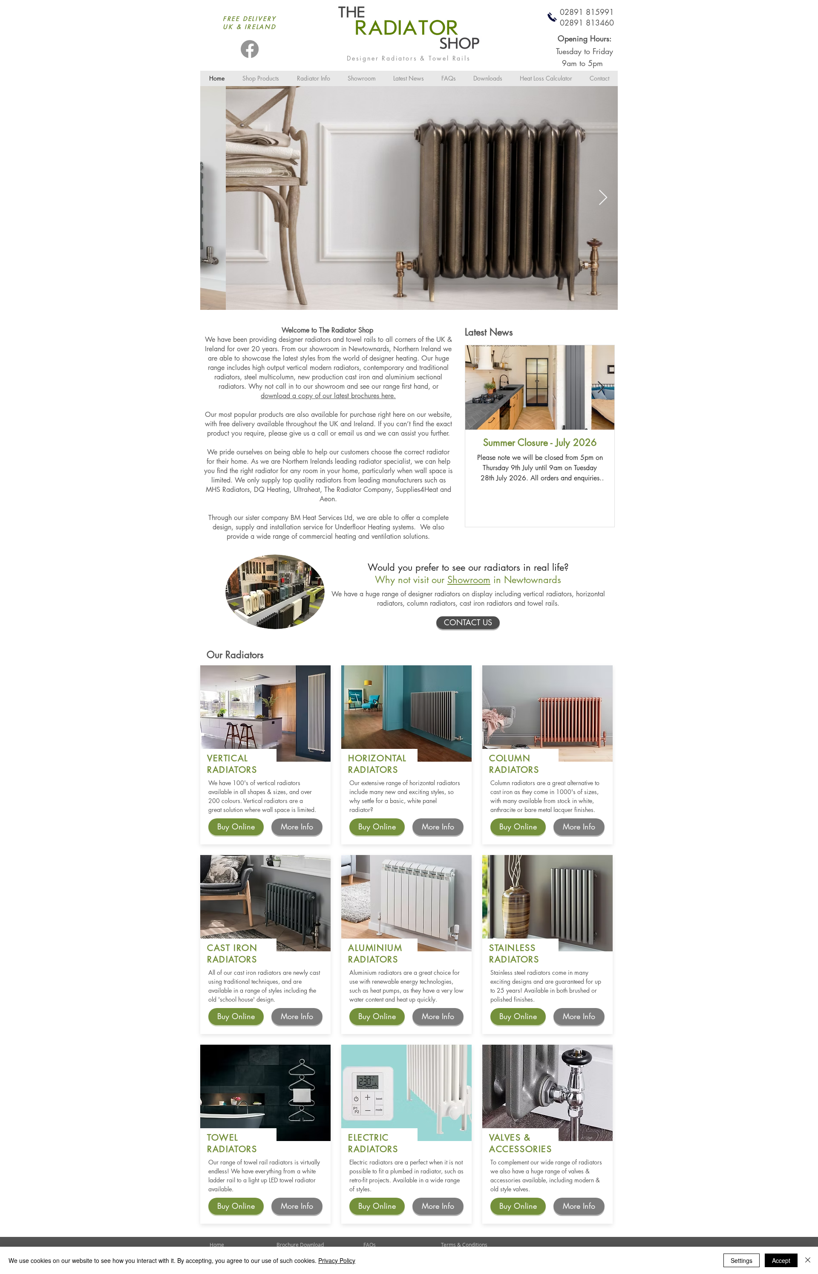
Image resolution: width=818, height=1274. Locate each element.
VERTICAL (227, 758)
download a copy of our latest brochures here (327, 395)
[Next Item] (603, 198)
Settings (741, 1260)
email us (350, 433)
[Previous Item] (215, 198)
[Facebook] (250, 49)
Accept (781, 1260)
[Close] (808, 1260)
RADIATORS (232, 769)
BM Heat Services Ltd (321, 517)
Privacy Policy (336, 1260)
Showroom (468, 580)
